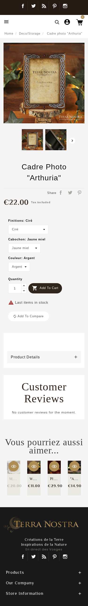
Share (61, 193)
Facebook (22, 6)
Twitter (33, 6)
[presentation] (72, 140)
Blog (44, 6)
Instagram (65, 6)
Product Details (25, 357)
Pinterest (54, 6)
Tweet (70, 193)
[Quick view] (13, 466)
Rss (44, 556)
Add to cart (45, 288)
